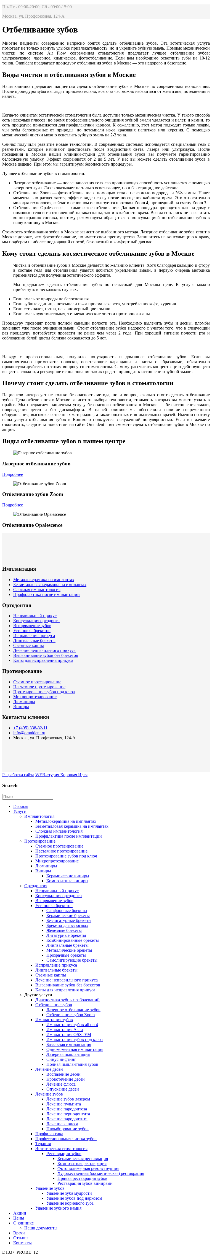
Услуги (19, 811)
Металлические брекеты (69, 950)
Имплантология (39, 816)
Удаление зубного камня (58, 1208)
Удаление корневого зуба (70, 1203)
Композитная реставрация (82, 1163)
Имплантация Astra (64, 1029)
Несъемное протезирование (39, 686)
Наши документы (40, 1228)
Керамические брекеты (68, 915)
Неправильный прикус (35, 615)
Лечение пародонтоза (66, 1109)
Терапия (43, 1143)
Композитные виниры (67, 880)
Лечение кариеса (62, 1123)
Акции (19, 1213)
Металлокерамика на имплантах (43, 579)
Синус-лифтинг (61, 1059)
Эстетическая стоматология (61, 1148)
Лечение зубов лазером (68, 1099)
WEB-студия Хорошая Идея (61, 774)
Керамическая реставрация (82, 1158)
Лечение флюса (61, 1084)
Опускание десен (62, 1089)
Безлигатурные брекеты (68, 920)
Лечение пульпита (63, 1104)
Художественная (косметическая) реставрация (100, 1173)
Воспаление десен (63, 1074)
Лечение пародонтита (67, 1118)
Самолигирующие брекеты (71, 960)
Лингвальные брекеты (34, 640)
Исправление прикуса (34, 635)
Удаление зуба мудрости (69, 1193)
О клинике (23, 1223)
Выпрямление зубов (32, 625)
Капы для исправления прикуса (43, 660)
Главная (20, 806)
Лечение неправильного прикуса (44, 650)
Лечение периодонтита (68, 1114)
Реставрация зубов (63, 1153)
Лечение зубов (49, 1094)
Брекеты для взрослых (67, 925)
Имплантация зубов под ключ (74, 1039)
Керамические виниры (67, 875)
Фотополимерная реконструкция (88, 1168)
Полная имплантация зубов (72, 1064)
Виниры (21, 706)
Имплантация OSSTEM (68, 1034)
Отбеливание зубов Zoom (70, 1014)
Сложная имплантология (36, 589)
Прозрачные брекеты (66, 955)
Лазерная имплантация (68, 1054)
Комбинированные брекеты (72, 940)
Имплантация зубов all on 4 (72, 1024)
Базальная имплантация (68, 1044)
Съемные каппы (28, 645)
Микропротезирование (35, 696)
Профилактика (49, 1133)
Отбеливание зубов (53, 1004)
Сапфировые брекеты (66, 910)
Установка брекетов (32, 630)
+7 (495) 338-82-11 (30, 727)
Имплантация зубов (54, 1019)
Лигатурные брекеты (66, 935)
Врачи (19, 1233)
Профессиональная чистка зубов (66, 1138)
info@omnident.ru (29, 732)
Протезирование (39, 841)
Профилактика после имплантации (46, 594)
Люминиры (24, 701)
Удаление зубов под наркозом (74, 1198)
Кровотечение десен (65, 1079)
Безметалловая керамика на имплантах (49, 584)
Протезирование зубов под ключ (44, 691)
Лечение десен (49, 1069)
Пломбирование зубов (67, 1128)
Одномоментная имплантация (74, 1049)
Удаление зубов (50, 1188)
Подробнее (12, 474)
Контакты (22, 1242)
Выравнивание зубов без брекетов (45, 655)
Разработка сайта (18, 774)
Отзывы (20, 1238)
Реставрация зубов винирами (85, 1183)
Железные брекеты (64, 930)
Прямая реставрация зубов (82, 1178)
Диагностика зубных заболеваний (67, 999)
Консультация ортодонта (36, 620)
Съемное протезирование (37, 681)
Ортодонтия (35, 885)
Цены (18, 1218)
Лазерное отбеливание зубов (73, 1009)
